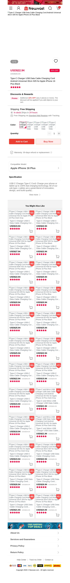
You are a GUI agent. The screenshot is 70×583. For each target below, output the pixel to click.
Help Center (21, 560)
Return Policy (17, 552)
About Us (14, 533)
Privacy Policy (17, 546)
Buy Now (48, 141)
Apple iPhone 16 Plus (22, 168)
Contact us (49, 560)
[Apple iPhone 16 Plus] (35, 525)
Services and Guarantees (22, 539)
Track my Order (35, 560)
